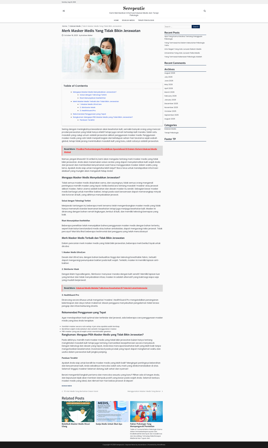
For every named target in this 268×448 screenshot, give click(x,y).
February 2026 (170, 96)
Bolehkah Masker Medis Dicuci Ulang (76, 425)
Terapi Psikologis (171, 132)
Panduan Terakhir (87, 120)
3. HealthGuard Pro (88, 110)
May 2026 (168, 84)
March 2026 (169, 92)
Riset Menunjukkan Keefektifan (93, 98)
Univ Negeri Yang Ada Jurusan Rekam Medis (182, 49)
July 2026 (168, 77)
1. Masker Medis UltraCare (90, 104)
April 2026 (168, 88)
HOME (116, 20)
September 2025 (171, 115)
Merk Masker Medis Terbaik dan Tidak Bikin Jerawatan (96, 101)
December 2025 (171, 103)
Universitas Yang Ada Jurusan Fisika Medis (182, 53)
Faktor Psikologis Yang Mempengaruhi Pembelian (142, 425)
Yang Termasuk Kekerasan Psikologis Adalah (183, 57)
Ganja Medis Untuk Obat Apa (109, 424)
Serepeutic (134, 8)
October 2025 (170, 111)
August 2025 (169, 119)
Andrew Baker (87, 35)
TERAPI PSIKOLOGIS (146, 20)
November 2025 (171, 107)
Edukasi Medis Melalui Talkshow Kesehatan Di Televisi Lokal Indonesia (111, 288)
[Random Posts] (64, 11)
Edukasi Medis (67, 386)
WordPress (161, 445)
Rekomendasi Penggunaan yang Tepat (89, 114)
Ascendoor (142, 445)
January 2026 (170, 100)
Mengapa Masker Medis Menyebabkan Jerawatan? (94, 92)
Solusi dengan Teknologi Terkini (93, 95)
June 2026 (168, 81)
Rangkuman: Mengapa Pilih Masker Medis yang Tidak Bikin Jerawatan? (103, 117)
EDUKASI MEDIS (128, 20)
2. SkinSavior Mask (87, 107)
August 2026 (169, 73)
